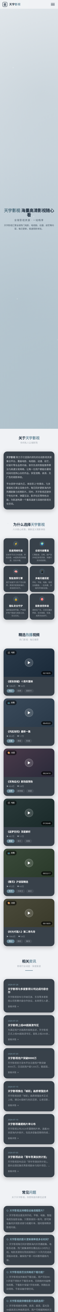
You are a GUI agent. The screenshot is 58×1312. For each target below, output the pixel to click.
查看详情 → (13, 1006)
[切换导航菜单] (53, 4)
